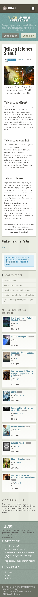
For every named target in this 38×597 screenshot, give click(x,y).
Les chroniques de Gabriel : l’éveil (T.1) (22, 319)
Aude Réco (18, 430)
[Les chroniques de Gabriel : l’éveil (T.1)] (6, 321)
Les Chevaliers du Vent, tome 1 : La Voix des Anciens (23, 476)
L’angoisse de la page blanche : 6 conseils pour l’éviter (19, 295)
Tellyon (12, 8)
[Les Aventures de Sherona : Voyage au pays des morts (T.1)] (6, 374)
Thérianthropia (17, 459)
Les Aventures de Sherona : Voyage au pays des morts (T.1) (22, 373)
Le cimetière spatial (19, 336)
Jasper (17, 324)
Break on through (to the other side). (22, 409)
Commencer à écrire (10, 35)
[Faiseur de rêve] (6, 430)
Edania (14, 391)
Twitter (9, 578)
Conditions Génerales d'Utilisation (20, 591)
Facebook (10, 572)
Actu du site (11, 59)
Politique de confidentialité (11, 594)
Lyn (16, 358)
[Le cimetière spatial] (6, 340)
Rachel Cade (19, 414)
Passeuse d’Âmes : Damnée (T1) (22, 353)
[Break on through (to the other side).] (6, 409)
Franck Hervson (19, 395)
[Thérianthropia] (6, 462)
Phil (16, 340)
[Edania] (6, 396)
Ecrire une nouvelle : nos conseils (13, 285)
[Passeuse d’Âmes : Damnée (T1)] (6, 356)
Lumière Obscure (18, 442)
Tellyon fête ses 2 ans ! (10, 280)
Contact (4, 591)
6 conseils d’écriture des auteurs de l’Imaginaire (17, 290)
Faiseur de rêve (17, 426)
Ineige (17, 446)
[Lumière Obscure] (6, 446)
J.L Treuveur (18, 462)
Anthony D (18, 483)
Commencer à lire (28, 35)
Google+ (9, 575)
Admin (21, 59)
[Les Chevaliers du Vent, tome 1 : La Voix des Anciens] (6, 477)
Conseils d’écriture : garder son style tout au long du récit (18, 300)
